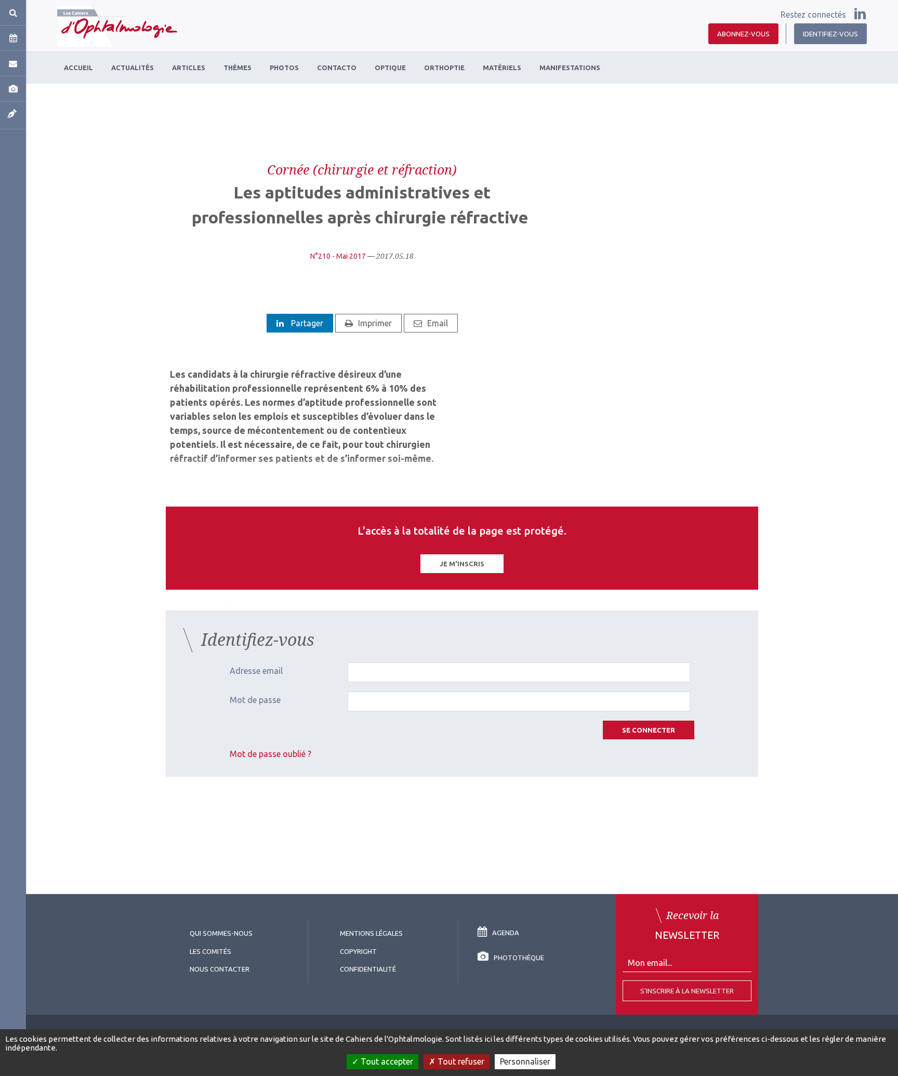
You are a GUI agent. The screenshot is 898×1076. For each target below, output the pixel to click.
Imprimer (375, 323)
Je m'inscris (462, 563)
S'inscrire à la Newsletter (687, 990)
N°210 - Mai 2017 (338, 256)
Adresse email (256, 670)
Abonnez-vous (743, 33)
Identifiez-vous (830, 33)
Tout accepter (386, 1061)
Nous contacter (219, 969)
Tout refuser (459, 1061)
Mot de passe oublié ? (270, 754)
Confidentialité (368, 969)
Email (437, 323)
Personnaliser (525, 1061)
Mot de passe (255, 700)
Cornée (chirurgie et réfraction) (362, 169)
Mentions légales (371, 933)
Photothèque (519, 957)
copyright (358, 951)
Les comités (210, 951)
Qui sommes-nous (221, 933)
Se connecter (648, 730)
